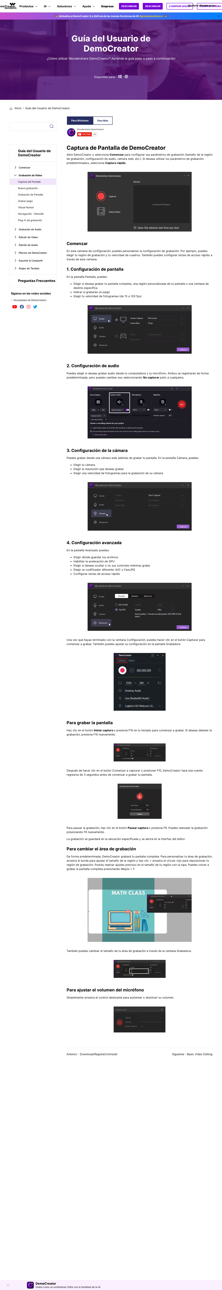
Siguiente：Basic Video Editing (192, 1054)
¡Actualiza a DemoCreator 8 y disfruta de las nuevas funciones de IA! (111, 16)
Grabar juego (25, 200)
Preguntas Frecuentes (36, 281)
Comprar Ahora (180, 6)
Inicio (18, 108)
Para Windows (80, 120)
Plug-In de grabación (30, 220)
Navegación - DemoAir (31, 213)
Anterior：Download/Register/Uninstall (92, 1054)
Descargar (129, 6)
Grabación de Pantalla (30, 194)
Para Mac (102, 120)
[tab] (33, 153)
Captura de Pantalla (29, 181)
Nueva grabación (28, 188)
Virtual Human (26, 207)
